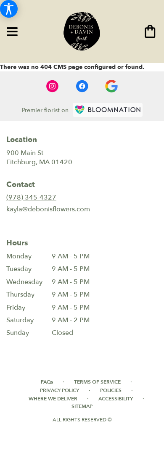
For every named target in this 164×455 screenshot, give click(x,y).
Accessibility (115, 398)
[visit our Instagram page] (52, 86)
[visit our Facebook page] (82, 86)
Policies (111, 390)
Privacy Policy (59, 390)
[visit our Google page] (111, 86)
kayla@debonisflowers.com (48, 209)
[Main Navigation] (12, 32)
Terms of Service (97, 382)
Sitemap (82, 406)
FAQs (47, 382)
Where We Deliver (53, 398)
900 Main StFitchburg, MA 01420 (39, 157)
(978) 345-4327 (31, 197)
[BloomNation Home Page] (108, 110)
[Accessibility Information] (9, 9)
